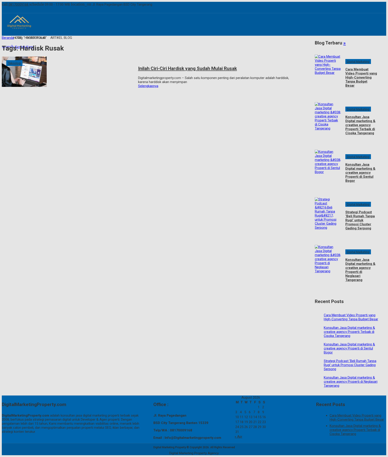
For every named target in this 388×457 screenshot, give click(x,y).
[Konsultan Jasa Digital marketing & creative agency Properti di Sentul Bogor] (328, 170)
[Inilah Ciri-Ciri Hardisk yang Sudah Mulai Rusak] (68, 85)
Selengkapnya (148, 86)
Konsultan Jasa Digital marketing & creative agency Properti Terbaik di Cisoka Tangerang (360, 125)
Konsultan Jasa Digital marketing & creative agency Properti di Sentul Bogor (360, 173)
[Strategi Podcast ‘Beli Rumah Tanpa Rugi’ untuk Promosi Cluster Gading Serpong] (328, 217)
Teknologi (14, 63)
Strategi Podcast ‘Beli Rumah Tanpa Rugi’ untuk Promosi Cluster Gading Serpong (360, 220)
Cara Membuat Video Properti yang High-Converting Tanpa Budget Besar (361, 77)
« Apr (238, 437)
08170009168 (15, 4)
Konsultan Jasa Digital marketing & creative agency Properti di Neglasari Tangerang (360, 270)
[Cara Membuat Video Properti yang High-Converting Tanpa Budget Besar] (328, 75)
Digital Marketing (358, 61)
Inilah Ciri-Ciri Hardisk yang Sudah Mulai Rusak (187, 68)
